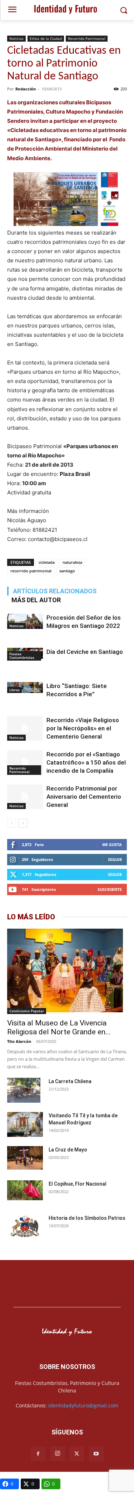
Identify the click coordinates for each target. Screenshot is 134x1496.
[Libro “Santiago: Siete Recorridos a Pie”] (25, 687)
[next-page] (23, 823)
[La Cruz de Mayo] (25, 1158)
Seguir (115, 859)
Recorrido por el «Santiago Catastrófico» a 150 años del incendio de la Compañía (86, 762)
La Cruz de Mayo (68, 1150)
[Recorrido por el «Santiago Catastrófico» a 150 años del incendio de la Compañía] (25, 762)
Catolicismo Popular (26, 1010)
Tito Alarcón (19, 1041)
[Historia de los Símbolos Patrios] (25, 1227)
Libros (14, 689)
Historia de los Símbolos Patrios (87, 1218)
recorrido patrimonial (30, 570)
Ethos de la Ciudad (46, 38)
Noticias (16, 38)
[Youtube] (96, 1454)
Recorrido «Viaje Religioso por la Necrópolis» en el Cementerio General (82, 728)
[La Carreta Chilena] (23, 1090)
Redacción (25, 88)
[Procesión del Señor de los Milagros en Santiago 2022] (25, 621)
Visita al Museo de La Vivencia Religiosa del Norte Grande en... (59, 1027)
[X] (77, 1454)
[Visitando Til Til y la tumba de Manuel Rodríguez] (25, 1125)
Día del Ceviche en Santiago (84, 651)
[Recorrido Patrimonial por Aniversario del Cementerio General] (25, 796)
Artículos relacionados (54, 591)
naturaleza (72, 562)
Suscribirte (110, 889)
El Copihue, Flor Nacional (77, 1184)
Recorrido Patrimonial (86, 38)
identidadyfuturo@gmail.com (83, 1405)
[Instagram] (57, 1454)
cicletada (47, 562)
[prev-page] (11, 823)
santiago (67, 570)
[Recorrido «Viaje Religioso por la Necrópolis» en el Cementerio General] (25, 728)
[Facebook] (38, 1454)
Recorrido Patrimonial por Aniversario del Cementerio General (83, 796)
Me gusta (112, 844)
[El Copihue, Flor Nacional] (25, 1190)
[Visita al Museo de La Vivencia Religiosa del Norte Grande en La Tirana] (67, 971)
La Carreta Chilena (70, 1081)
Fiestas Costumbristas (21, 655)
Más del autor (36, 600)
